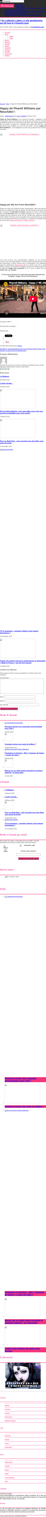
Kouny (7, 1470)
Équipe (7, 1405)
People (7, 44)
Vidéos (7, 55)
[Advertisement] (23, 81)
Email (2, 701)
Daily (11, 38)
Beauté (7, 42)
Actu (6, 34)
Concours (8, 53)
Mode (7, 40)
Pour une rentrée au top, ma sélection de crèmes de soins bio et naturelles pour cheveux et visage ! (25, 12)
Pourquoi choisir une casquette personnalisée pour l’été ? (23, 15)
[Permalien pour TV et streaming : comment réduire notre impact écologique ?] (11, 820)
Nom (1, 697)
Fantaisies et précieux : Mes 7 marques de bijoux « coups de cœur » (24, 1293)
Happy (20, 346)
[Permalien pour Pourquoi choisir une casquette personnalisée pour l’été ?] (14, 723)
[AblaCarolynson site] (1, 369)
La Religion (19, 5)
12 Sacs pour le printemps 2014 (13, 350)
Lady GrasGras (9, 1477)
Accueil (7, 32)
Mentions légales (10, 1421)
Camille (7, 1466)
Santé (7, 46)
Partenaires (8, 1417)
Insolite (7, 52)
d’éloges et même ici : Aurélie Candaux (21, 220)
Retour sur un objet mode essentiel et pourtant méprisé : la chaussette (24, 1321)
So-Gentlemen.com (37, 27)
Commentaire (5, 678)
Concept (7, 1409)
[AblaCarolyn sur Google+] (8, 369)
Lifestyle (8, 48)
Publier (7, 1439)
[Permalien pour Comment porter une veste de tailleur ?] (9, 740)
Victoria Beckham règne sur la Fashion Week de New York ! (23, 349)
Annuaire (8, 1436)
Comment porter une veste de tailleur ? (20, 744)
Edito (11, 36)
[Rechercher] (1, 1)
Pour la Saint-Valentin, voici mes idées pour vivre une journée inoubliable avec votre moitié (21, 412)
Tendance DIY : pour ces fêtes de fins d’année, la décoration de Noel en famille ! (25, 9)
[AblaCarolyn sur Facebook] (6, 369)
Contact (7, 1413)
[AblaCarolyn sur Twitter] (3, 369)
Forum (7, 1443)
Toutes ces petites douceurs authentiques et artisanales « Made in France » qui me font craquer (23, 662)
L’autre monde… (20, 6)
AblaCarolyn (9, 116)
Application (8, 1447)
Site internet (4, 705)
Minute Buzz (19, 265)
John (6, 1481)
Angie (6, 1473)
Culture (7, 50)
